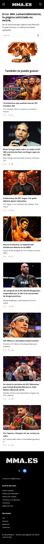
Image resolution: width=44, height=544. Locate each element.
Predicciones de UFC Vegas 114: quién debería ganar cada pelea (20, 199)
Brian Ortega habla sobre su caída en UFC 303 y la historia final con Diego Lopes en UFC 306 (22, 152)
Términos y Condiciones (11, 500)
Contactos (6, 503)
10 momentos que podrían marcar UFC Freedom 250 (20, 104)
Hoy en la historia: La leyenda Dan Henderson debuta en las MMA (18, 245)
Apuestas (5, 524)
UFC (3, 518)
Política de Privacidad (10, 493)
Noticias (5, 521)
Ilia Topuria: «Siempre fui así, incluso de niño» (21, 434)
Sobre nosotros (8, 490)
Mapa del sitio (7, 506)
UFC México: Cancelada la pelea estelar (21, 340)
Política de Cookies (9, 497)
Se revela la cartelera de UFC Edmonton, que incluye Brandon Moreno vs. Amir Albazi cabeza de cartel (21, 387)
